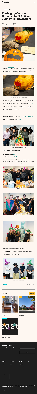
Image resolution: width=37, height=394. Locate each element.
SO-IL (14, 154)
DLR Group (20, 119)
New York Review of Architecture (19, 156)
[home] (6, 2)
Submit (27, 352)
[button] (34, 2)
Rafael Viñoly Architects (25, 159)
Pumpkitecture (11, 67)
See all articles (32, 293)
